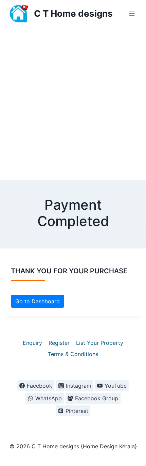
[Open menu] (131, 13)
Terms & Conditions (73, 354)
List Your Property (99, 342)
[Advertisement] (73, 104)
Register (59, 342)
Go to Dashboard (37, 301)
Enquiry (32, 342)
